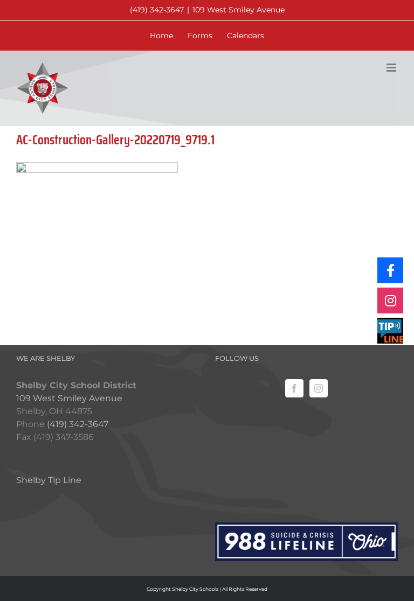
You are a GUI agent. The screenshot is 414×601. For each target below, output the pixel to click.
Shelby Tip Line (48, 480)
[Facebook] (294, 388)
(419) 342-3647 (157, 10)
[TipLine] (390, 331)
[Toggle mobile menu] (392, 67)
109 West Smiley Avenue (238, 10)
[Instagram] (318, 388)
